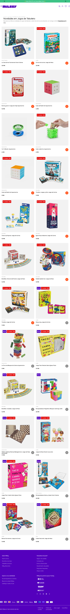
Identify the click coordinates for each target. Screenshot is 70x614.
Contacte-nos (40, 561)
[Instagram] (40, 594)
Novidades (10, 16)
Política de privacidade (49, 608)
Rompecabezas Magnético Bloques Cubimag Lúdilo (49, 408)
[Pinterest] (43, 594)
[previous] (4, 1)
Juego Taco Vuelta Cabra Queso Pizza (11, 495)
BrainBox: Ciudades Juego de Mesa (11, 408)
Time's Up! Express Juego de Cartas (11, 235)
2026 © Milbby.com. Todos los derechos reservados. (9, 609)
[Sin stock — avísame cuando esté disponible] (66, 322)
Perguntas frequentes (42, 568)
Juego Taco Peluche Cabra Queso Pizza (46, 365)
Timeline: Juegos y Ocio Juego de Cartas (46, 192)
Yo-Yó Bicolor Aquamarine (8, 149)
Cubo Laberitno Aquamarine (43, 149)
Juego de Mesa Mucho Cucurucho (44, 452)
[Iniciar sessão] (62, 6)
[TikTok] (49, 594)
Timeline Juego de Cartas (8, 322)
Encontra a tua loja (7, 561)
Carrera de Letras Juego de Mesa (44, 62)
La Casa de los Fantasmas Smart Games (12, 62)
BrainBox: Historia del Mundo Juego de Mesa (13, 278)
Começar (5, 16)
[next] (65, 1)
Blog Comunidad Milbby (8, 581)
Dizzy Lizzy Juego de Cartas (43, 322)
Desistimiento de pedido (43, 566)
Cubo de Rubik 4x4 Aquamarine (10, 192)
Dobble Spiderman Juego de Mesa (45, 278)
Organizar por (62, 21)
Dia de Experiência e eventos (9, 578)
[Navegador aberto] (1, 6)
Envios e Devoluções (42, 563)
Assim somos (5, 558)
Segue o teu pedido (41, 558)
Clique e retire (40, 571)
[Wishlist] (65, 6)
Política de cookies (40, 608)
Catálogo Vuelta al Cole (8, 583)
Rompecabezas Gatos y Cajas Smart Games (47, 495)
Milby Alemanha (6, 566)
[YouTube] (46, 594)
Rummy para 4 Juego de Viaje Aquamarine (13, 105)
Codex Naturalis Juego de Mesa (44, 538)
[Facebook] (37, 594)
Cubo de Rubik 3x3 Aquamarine (44, 105)
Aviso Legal (57, 608)
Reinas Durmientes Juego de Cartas (11, 538)
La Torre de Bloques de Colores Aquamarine (13, 365)
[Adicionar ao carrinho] (32, 63)
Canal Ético (65, 608)
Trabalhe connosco (7, 563)
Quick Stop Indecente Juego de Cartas (46, 235)
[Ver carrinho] (69, 6)
